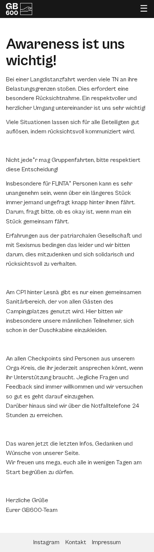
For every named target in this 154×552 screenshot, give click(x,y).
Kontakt (75, 542)
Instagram (46, 542)
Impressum (106, 542)
